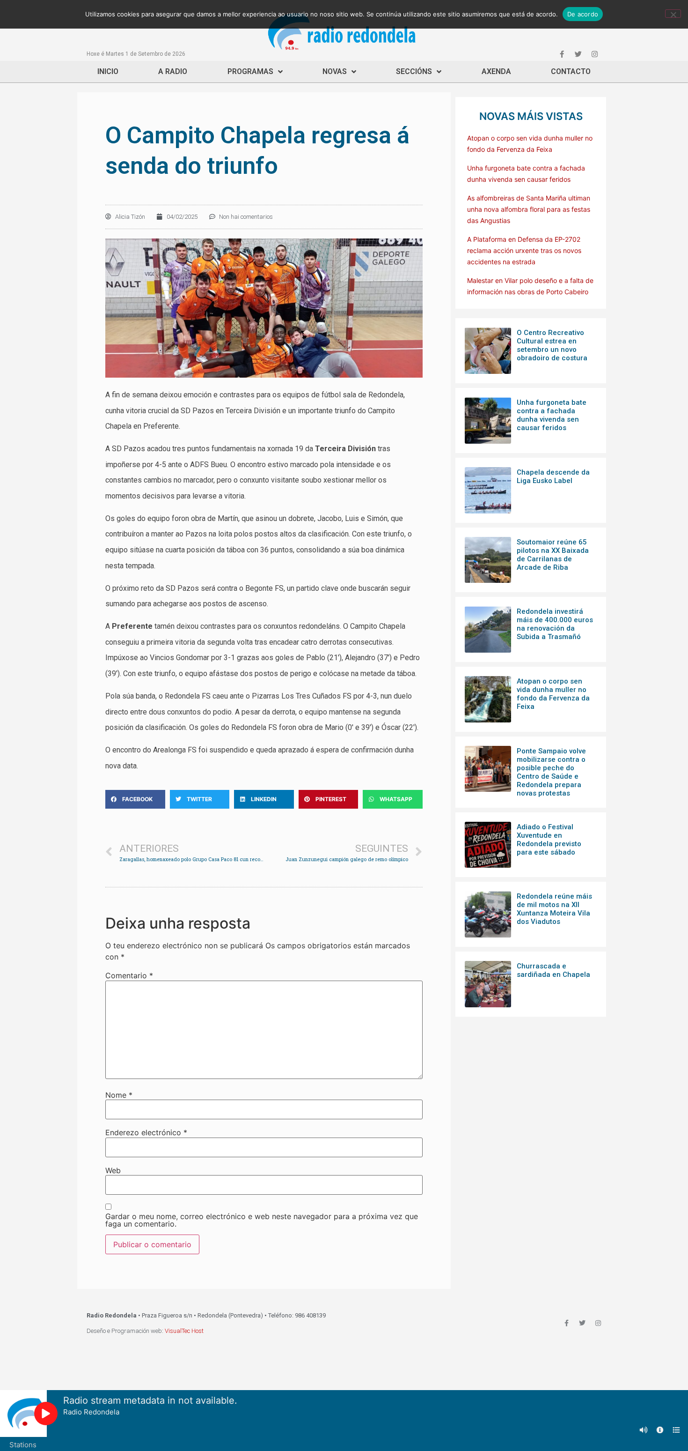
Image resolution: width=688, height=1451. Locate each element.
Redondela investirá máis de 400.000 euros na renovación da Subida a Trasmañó (555, 624)
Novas (334, 71)
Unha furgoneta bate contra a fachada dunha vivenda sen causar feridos (551, 415)
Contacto (571, 71)
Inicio (107, 71)
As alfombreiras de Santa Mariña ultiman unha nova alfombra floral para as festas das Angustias (528, 209)
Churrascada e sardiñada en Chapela (553, 970)
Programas (250, 71)
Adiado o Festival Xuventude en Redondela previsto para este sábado (549, 839)
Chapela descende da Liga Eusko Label (553, 476)
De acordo (582, 14)
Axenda (496, 71)
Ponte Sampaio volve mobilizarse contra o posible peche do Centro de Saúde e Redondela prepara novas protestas (551, 772)
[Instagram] (594, 54)
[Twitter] (578, 54)
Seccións (414, 71)
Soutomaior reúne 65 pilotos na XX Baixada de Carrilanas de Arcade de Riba (553, 555)
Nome (118, 1095)
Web (113, 1170)
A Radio (172, 71)
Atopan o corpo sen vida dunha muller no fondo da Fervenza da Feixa (553, 694)
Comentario (129, 975)
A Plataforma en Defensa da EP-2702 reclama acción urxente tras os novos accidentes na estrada (524, 250)
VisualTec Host (184, 1330)
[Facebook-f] (562, 54)
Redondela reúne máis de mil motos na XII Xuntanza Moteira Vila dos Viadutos (554, 909)
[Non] (673, 13)
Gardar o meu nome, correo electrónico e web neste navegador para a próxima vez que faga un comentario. (261, 1220)
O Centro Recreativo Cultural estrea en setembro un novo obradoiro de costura (552, 345)
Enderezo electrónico (146, 1132)
